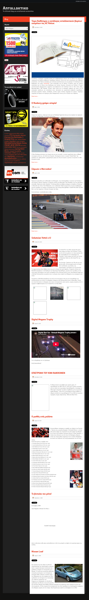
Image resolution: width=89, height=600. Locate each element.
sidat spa (18, 153)
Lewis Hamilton (10, 141)
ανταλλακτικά (19, 156)
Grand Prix (9, 139)
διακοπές (19, 159)
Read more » (35, 96)
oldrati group (12, 149)
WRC (6, 156)
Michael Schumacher (22, 147)
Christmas (7, 135)
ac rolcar (7, 133)
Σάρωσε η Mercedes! (41, 169)
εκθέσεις (24, 159)
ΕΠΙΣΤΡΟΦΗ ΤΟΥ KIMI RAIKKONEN (48, 373)
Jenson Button (22, 139)
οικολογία (11, 160)
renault (12, 151)
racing (17, 149)
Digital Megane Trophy (42, 319)
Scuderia (17, 151)
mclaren (22, 141)
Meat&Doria (10, 143)
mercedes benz (10, 147)
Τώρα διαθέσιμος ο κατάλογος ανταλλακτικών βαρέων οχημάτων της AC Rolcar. (57, 22)
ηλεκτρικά (7, 160)
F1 (11, 135)
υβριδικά (15, 162)
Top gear (23, 153)
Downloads (46, 83)
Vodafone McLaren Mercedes (18, 154)
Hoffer (16, 139)
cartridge (21, 133)
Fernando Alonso (19, 135)
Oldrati (6, 149)
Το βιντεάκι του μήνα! (42, 494)
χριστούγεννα (22, 162)
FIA (12, 137)
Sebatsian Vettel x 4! (41, 238)
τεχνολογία (9, 162)
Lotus (17, 141)
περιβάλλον (17, 160)
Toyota (6, 154)
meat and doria (12, 145)
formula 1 (18, 137)
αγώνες (11, 156)
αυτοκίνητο (11, 158)
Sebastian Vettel (10, 153)
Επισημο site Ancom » (81, 1)
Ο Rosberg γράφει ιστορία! (44, 103)
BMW (18, 133)
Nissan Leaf (37, 551)
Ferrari (8, 137)
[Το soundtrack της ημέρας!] (16, 98)
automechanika (12, 133)
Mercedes (23, 145)
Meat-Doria (21, 143)
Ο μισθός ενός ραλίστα (42, 416)
